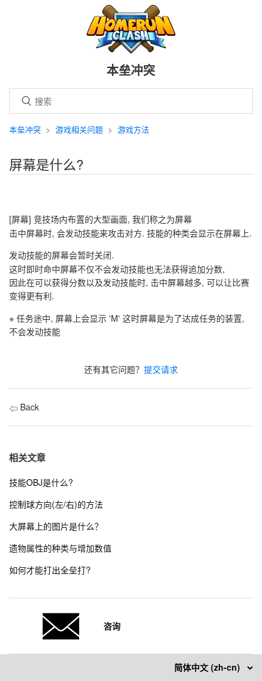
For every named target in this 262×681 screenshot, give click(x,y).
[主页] (131, 50)
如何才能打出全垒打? (50, 570)
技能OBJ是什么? (41, 482)
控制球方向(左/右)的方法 (56, 504)
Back (28, 407)
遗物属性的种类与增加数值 (60, 548)
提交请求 (161, 369)
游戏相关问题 (79, 129)
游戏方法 (133, 129)
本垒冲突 (25, 129)
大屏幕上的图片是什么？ (56, 526)
